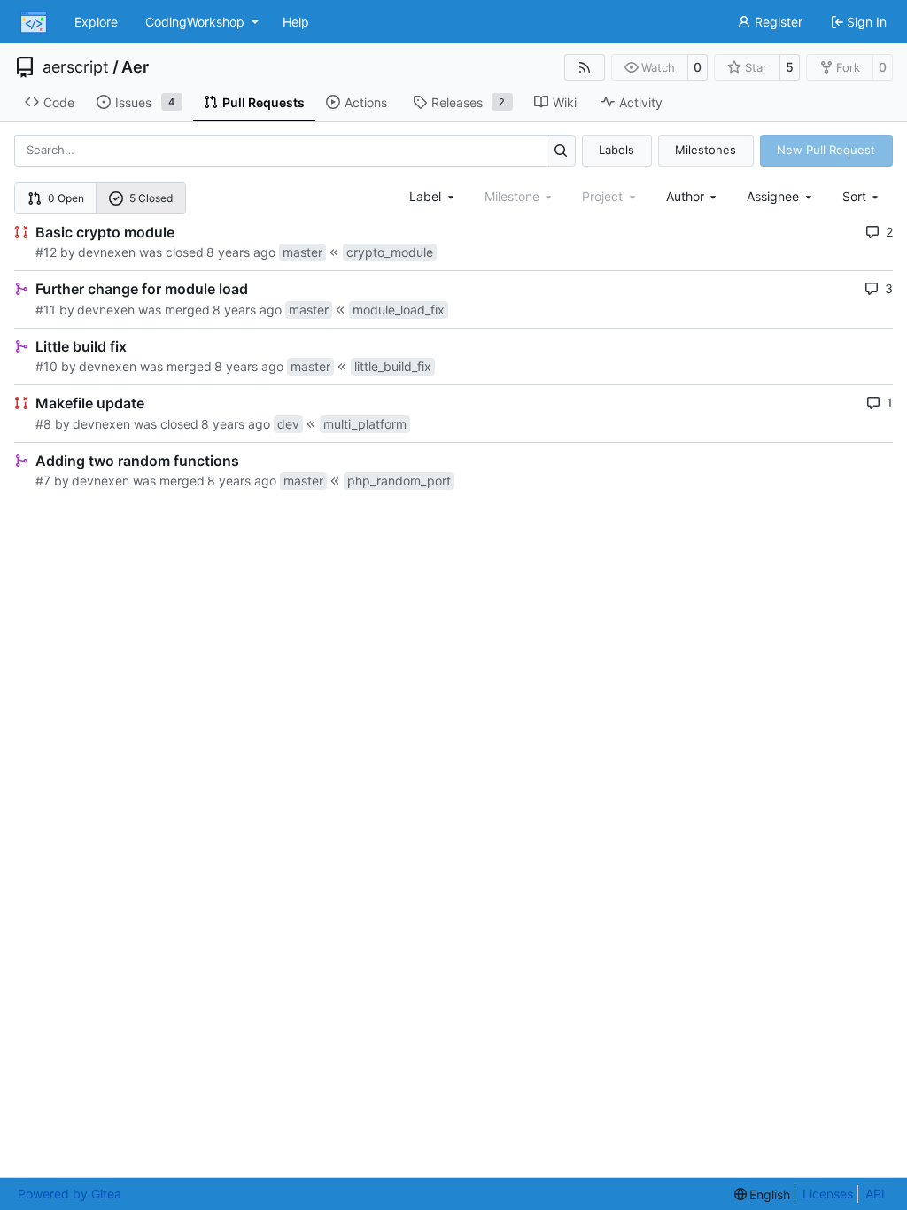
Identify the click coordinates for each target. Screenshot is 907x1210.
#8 (43, 423)
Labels (616, 150)
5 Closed (151, 198)
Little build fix (81, 346)
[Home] (33, 22)
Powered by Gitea (69, 1193)
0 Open (66, 198)
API (875, 1193)
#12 (46, 252)
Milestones (705, 150)
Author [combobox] (685, 196)
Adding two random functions (137, 460)
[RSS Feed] (584, 67)
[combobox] (433, 196)
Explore (96, 21)
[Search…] (561, 150)
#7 (42, 480)
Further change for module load (141, 289)
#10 (46, 366)
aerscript (76, 67)
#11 (45, 309)
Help (296, 21)
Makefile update (89, 403)
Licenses (827, 1193)
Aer (135, 67)
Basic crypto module (104, 232)
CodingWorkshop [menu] (194, 21)
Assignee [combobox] (773, 196)
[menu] (862, 196)
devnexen (107, 252)
